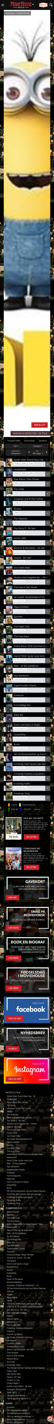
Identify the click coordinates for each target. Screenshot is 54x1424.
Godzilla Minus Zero (15, 1346)
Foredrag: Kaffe (14, 1200)
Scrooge (11, 1362)
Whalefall (11, 1322)
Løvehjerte (11, 1340)
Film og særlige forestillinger (19, 1416)
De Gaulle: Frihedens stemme (20, 1337)
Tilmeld (12, 1049)
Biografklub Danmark (16, 1419)
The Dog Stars (13, 1151)
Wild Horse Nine (14, 1374)
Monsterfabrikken (14, 1282)
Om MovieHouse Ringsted (18, 1413)
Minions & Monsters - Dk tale (19, 1117)
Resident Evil (12, 1267)
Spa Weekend (13, 1166)
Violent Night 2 (13, 1383)
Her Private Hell (13, 1325)
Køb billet (39, 425)
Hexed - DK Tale (14, 1377)
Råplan (10, 1316)
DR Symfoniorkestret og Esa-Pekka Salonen (26, 1191)
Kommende (29, 441)
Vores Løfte (12, 1133)
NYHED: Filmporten (15, 1422)
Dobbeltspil (12, 1099)
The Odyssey (12, 1114)
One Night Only (13, 1148)
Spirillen (10, 1145)
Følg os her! (14, 1018)
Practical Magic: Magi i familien (20, 1255)
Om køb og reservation (17, 1410)
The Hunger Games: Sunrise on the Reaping (26, 1368)
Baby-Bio (11, 1179)
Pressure (11, 1173)
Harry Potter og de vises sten (20, 1160)
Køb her (12, 897)
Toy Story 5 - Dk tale (16, 1120)
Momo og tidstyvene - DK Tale (20, 1349)
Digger (10, 1294)
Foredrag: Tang (13, 1203)
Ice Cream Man (13, 1136)
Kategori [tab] (37, 446)
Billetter (31, 837)
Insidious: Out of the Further (19, 1108)
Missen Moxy (12, 1359)
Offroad (10, 1291)
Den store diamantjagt (16, 1313)
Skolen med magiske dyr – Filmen (22, 1124)
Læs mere (13, 928)
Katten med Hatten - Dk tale (19, 1386)
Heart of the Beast (15, 1279)
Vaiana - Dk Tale (38, 433)
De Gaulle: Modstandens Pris (19, 1139)
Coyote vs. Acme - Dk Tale (18, 1258)
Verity (9, 1300)
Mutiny (10, 1111)
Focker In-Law (13, 1380)
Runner (10, 1270)
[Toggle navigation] (51, 5)
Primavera (11, 1261)
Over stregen (12, 1352)
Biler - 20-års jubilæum (16, 1163)
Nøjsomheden (13, 1142)
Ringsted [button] (23, 3)
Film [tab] (15, 446)
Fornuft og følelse (14, 1334)
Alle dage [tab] (37, 452)
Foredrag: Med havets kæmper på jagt (24, 1194)
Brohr (9, 1188)
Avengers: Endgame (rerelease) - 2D (23, 1285)
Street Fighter (13, 1319)
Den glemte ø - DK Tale (17, 1310)
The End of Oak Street (16, 1130)
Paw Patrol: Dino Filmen (17, 1102)
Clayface (11, 1331)
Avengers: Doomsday (16, 1389)
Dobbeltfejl (11, 1185)
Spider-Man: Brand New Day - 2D (21, 1096)
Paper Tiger (12, 1371)
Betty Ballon (12, 1297)
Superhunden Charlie (16, 1169)
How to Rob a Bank (15, 1356)
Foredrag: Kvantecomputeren (20, 1197)
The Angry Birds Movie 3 (17, 1398)
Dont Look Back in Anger (18, 1182)
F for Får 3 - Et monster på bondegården (24, 1307)
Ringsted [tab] (15, 452)
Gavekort (43, 441)
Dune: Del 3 (12, 1392)
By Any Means (13, 1236)
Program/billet (14, 441)
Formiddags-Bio (14, 1176)
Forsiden (11, 1407)
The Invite (11, 1105)
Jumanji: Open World (16, 1395)
